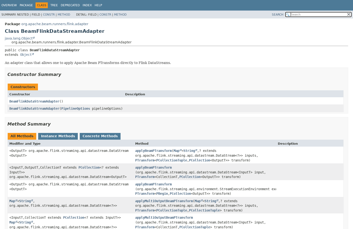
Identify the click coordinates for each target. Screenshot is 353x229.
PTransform (144, 160)
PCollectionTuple (171, 160)
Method (64, 14)
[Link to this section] (65, 74)
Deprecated (70, 5)
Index (87, 5)
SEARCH (277, 14)
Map (176, 151)
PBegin (162, 193)
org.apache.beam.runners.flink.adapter (54, 24)
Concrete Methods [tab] (100, 136)
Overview (9, 5)
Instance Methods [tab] (58, 136)
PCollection (199, 160)
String (189, 151)
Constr (49, 14)
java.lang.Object (18, 38)
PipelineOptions (75, 108)
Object (26, 55)
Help (98, 5)
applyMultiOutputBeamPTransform (164, 201)
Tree (54, 5)
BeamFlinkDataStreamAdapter (34, 101)
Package (26, 5)
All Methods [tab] (22, 136)
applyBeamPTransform (153, 151)
